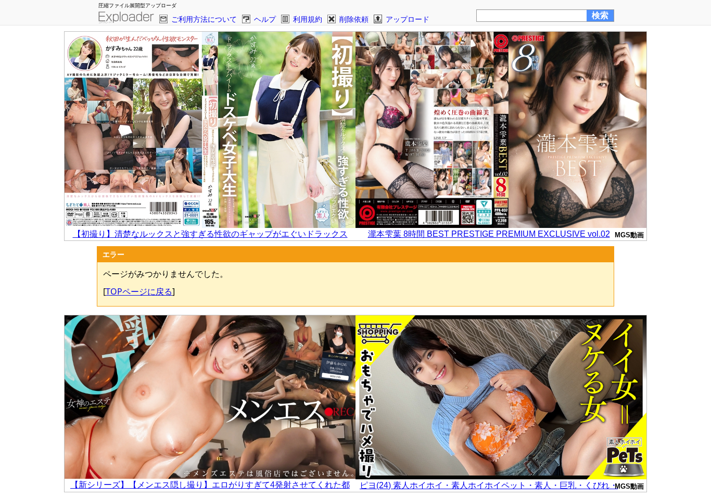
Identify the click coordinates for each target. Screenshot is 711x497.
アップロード (407, 19)
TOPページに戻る (139, 291)
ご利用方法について (204, 19)
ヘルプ (265, 19)
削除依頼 (354, 19)
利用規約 (307, 19)
